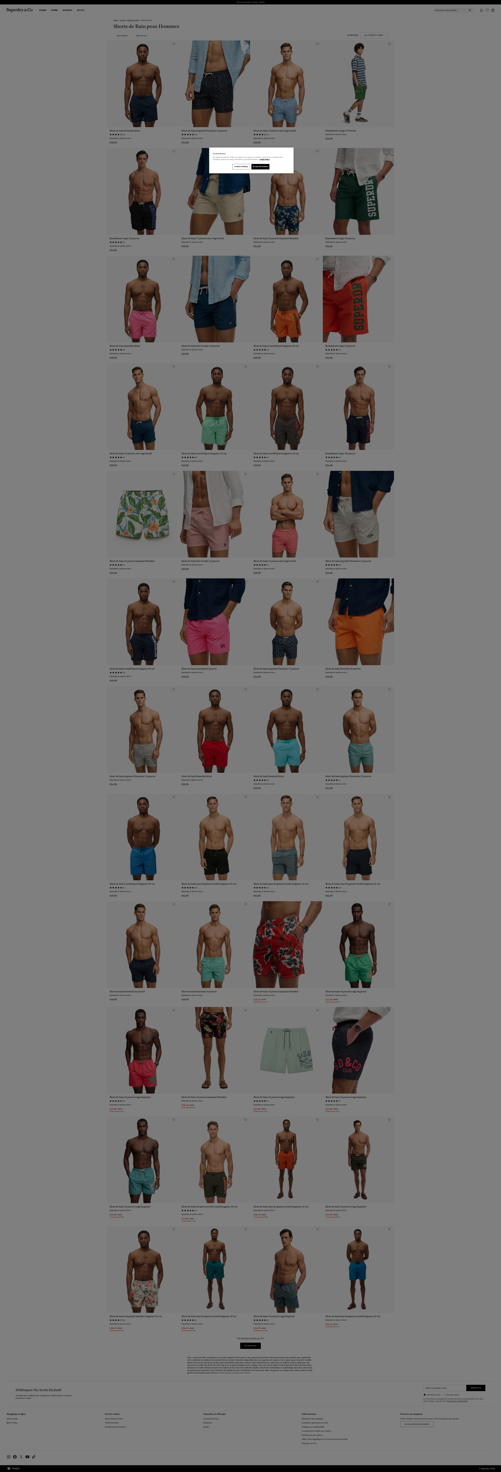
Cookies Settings (241, 166)
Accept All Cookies (260, 166)
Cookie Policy (265, 159)
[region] (251, 160)
